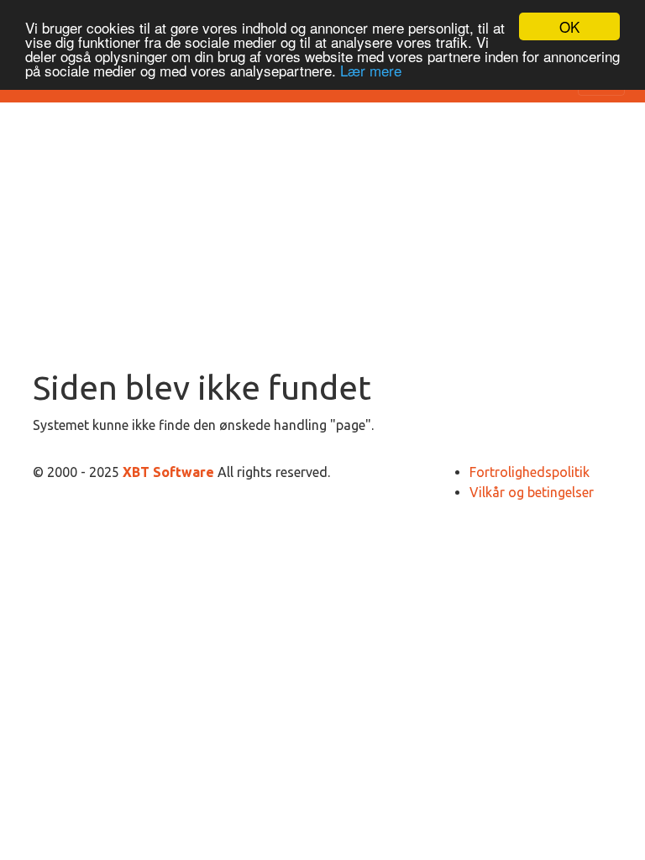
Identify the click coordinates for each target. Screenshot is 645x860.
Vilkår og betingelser (531, 492)
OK (569, 26)
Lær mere (370, 70)
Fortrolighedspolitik (529, 472)
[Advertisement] (322, 241)
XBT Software (170, 472)
